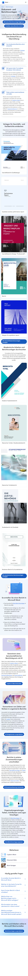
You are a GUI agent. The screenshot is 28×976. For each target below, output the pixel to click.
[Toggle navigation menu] (26, 2)
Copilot (8, 719)
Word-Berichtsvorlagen (19, 603)
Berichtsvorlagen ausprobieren (14, 931)
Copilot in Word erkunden (14, 683)
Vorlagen (22, 50)
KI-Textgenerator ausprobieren (14, 734)
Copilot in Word (16, 100)
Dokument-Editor (15, 780)
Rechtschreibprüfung (6, 675)
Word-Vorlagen (9, 7)
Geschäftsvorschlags (14, 770)
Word (6, 2)
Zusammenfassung (12, 109)
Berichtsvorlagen (15, 818)
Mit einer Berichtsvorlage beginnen (14, 22)
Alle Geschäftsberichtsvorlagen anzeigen (11, 341)
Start (3, 7)
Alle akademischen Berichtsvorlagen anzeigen (12, 575)
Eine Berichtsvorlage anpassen (14, 842)
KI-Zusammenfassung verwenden (14, 787)
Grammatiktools (19, 675)
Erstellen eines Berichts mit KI (14, 26)
